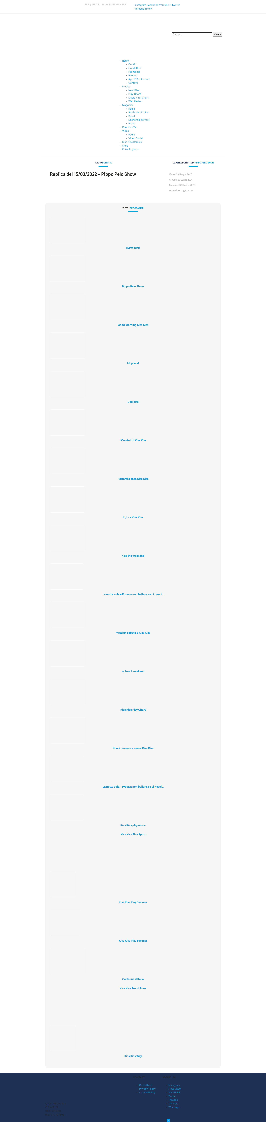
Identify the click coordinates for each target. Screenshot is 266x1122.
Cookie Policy (147, 1092)
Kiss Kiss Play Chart (133, 709)
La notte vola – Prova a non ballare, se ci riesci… (133, 594)
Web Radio (134, 101)
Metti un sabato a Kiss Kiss (133, 633)
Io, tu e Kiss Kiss (133, 517)
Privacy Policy (147, 1088)
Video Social (135, 138)
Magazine (127, 105)
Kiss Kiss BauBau (132, 141)
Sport (131, 116)
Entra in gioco (130, 149)
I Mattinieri (133, 248)
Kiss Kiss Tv (129, 127)
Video (125, 130)
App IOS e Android (139, 79)
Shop (125, 145)
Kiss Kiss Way (133, 1056)
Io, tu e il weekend (133, 671)
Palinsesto (134, 71)
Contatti (133, 82)
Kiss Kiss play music (133, 825)
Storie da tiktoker (138, 112)
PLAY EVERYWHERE (114, 4)
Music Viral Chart (138, 97)
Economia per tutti (139, 119)
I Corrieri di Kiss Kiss (133, 440)
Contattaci (145, 1085)
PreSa (131, 123)
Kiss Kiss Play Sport (133, 834)
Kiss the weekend (133, 556)
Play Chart (134, 93)
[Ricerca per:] (192, 34)
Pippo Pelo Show (133, 286)
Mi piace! (133, 363)
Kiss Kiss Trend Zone (133, 988)
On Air (132, 64)
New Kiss (133, 90)
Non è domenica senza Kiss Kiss (133, 748)
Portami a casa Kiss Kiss (133, 479)
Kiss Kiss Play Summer (133, 902)
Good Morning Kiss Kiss (133, 325)
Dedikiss (133, 402)
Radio (125, 60)
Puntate (132, 75)
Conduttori (134, 68)
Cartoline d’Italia (133, 979)
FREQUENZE (92, 4)
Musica (126, 86)
